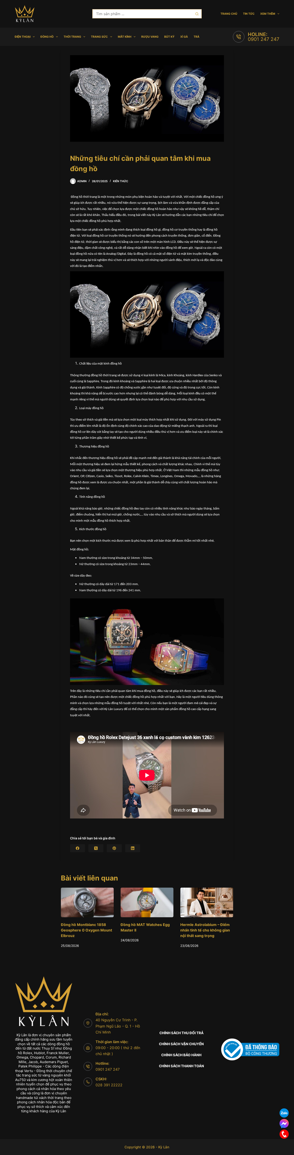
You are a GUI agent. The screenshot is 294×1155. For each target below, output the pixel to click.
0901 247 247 (263, 39)
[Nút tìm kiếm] (197, 13)
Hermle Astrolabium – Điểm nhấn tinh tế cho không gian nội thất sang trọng (145, 930)
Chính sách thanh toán (181, 1066)
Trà (196, 36)
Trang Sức (99, 36)
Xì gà (184, 36)
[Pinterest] (114, 848)
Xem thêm (267, 13)
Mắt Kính (124, 36)
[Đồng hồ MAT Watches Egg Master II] (87, 902)
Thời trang (72, 36)
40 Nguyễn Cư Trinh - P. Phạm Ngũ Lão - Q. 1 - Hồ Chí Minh (118, 1026)
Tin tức (248, 13)
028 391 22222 (109, 1085)
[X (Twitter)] (95, 848)
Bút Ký (169, 36)
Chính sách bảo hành (181, 1055)
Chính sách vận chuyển (181, 1044)
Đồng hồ (47, 36)
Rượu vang (149, 36)
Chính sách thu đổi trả (181, 1033)
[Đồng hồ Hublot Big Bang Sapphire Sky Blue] (206, 902)
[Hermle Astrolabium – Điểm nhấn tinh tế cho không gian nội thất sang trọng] (147, 902)
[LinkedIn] (132, 848)
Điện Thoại (23, 36)
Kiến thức (120, 181)
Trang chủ (228, 13)
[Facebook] (77, 848)
